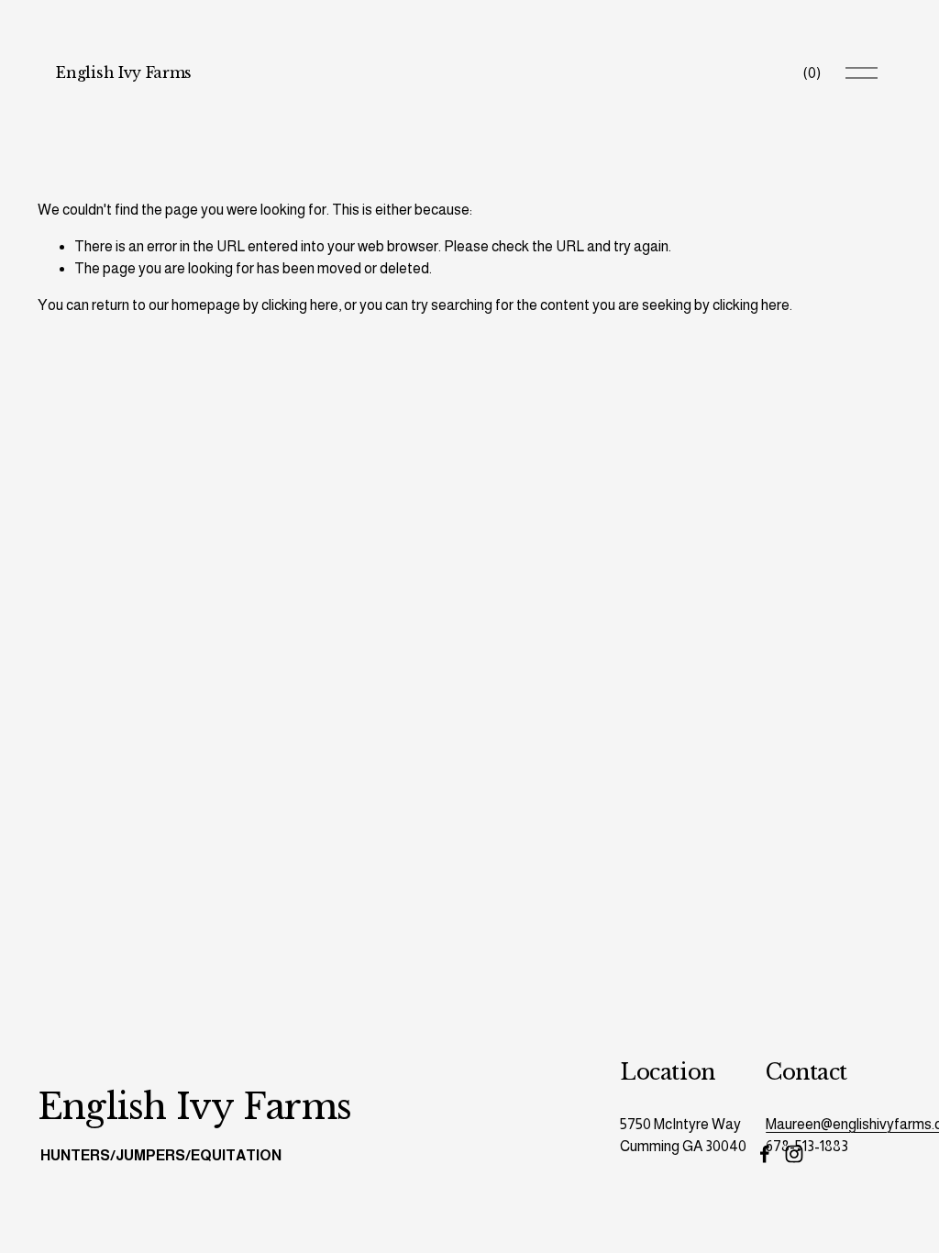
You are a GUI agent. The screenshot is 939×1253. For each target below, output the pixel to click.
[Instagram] (794, 1154)
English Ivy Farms (124, 72)
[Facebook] (765, 1154)
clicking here (299, 305)
